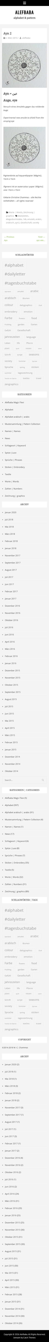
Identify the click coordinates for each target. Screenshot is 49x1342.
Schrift (8, 354)
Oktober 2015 (11, 684)
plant (7, 348)
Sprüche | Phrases (13, 459)
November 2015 (12, 677)
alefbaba (26, 38)
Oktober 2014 (11, 771)
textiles (26, 378)
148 (24, 219)
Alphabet (9, 409)
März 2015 (10, 735)
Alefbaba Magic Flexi (14, 402)
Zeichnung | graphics (15, 495)
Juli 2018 (9, 519)
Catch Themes (29, 1337)
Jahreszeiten (12, 337)
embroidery (11, 311)
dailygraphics (26, 305)
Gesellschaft (26, 222)
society (36, 222)
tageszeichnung (25, 372)
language (31, 336)
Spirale (34, 361)
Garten (34, 324)
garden (21, 324)
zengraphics (11, 384)
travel (38, 378)
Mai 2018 (9, 526)
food (34, 318)
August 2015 (11, 699)
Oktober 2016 (11, 620)
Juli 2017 (9, 577)
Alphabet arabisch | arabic (17, 416)
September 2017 (13, 562)
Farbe (8, 318)
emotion (28, 311)
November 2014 (12, 764)
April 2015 (10, 728)
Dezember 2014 (12, 756)
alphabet (8, 291)
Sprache (9, 367)
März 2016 (10, 649)
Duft (40, 305)
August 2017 (11, 569)
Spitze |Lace (10, 452)
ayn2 (17, 222)
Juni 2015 (9, 713)
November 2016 (12, 613)
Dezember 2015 (12, 670)
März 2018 (10, 534)
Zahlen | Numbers (13, 488)
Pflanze (29, 343)
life (18, 343)
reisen (28, 348)
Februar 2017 (11, 591)
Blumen (26, 298)
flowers (22, 318)
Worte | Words (15, 212)
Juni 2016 (9, 634)
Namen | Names (12, 431)
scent (40, 348)
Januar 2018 (10, 548)
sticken (35, 367)
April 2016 (10, 641)
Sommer (22, 361)
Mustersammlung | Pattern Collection (22, 424)
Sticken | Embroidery (15, 467)
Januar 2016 (10, 663)
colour (9, 305)
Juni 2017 (9, 584)
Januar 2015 (10, 749)
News (7, 438)
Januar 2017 (10, 598)
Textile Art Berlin (10, 378)
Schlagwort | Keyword (15, 445)
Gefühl (8, 330)
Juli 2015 (9, 706)
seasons (34, 354)
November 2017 (12, 555)
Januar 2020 (10, 512)
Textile (8, 474)
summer (8, 373)
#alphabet (14, 265)
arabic (38, 219)
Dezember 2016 (12, 605)
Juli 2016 (9, 627)
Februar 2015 (11, 742)
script (19, 354)
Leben (7, 343)
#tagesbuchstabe (14, 219)
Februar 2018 (11, 541)
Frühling (8, 324)
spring (22, 367)
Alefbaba (24, 12)
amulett (30, 219)
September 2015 (13, 692)
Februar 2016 (11, 656)
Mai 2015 (9, 720)
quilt (17, 348)
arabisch (10, 222)
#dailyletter (23, 216)
